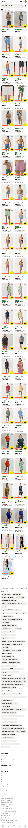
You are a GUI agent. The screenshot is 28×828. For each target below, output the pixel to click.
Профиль (25, 826)
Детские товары (5, 806)
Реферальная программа (7, 767)
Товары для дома (5, 786)
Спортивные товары (6, 800)
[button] (26, 6)
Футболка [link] (5, 453)
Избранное (14, 826)
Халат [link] (17, 478)
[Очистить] (22, 6)
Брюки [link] (4, 478)
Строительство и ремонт (7, 804)
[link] (6, 594)
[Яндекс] (12, 822)
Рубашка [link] (5, 553)
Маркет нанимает (5, 815)
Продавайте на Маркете (7, 757)
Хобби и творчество (6, 792)
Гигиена (3, 779)
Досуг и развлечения (6, 773)
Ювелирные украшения (6, 808)
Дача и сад (3, 794)
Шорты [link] (4, 31)
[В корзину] (12, 26)
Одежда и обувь (5, 784)
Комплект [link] (18, 527)
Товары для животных (6, 802)
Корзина (19, 826)
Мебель (3, 775)
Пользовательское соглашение (8, 811)
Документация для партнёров (8, 759)
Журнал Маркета (5, 817)
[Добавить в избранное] (12, 13)
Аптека (3, 788)
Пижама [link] (5, 303)
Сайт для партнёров (6, 761)
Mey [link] (3, 31)
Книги (2, 796)
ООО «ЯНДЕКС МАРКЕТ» (11, 820)
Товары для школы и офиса (7, 798)
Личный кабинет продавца (7, 755)
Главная (3, 826)
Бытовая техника (5, 777)
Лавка (8, 826)
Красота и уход (4, 790)
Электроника (4, 781)
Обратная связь (5, 813)
